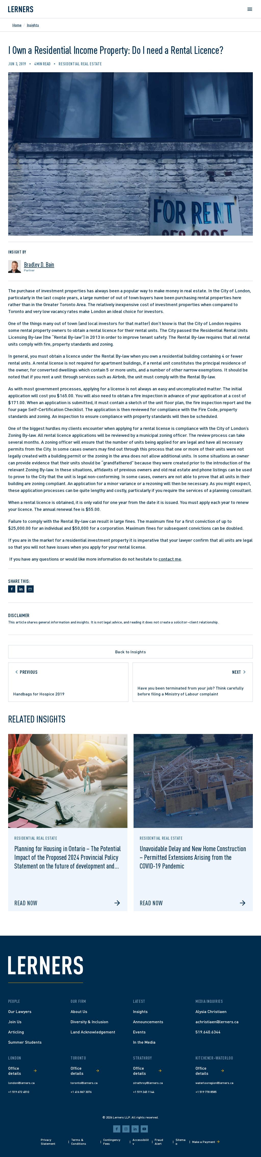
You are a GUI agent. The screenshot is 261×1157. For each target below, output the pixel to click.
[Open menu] (250, 9)
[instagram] (125, 1128)
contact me (170, 559)
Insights (33, 25)
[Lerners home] (20, 9)
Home (16, 25)
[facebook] (116, 1128)
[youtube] (144, 1128)
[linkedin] (135, 1128)
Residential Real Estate (80, 64)
